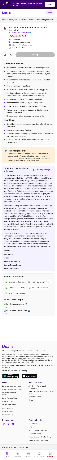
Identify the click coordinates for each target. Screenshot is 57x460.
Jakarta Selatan (27, 19)
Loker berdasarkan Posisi (9, 394)
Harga (30, 400)
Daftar (50, 13)
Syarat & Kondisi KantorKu (38, 440)
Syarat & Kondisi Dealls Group (39, 437)
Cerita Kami (32, 423)
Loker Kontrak (7, 401)
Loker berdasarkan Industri (12, 386)
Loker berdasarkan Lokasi (12, 389)
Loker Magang (7, 408)
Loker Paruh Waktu (9, 405)
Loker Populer (7, 415)
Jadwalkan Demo (34, 397)
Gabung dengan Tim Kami (37, 430)
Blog (30, 427)
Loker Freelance (8, 411)
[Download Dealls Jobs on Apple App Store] (29, 376)
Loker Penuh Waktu (9, 398)
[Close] (3, 4)
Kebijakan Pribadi (34, 434)
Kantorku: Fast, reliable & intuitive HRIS (41, 392)
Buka (49, 4)
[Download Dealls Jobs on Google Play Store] (11, 376)
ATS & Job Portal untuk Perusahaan (37, 387)
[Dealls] (7, 13)
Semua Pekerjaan (9, 19)
